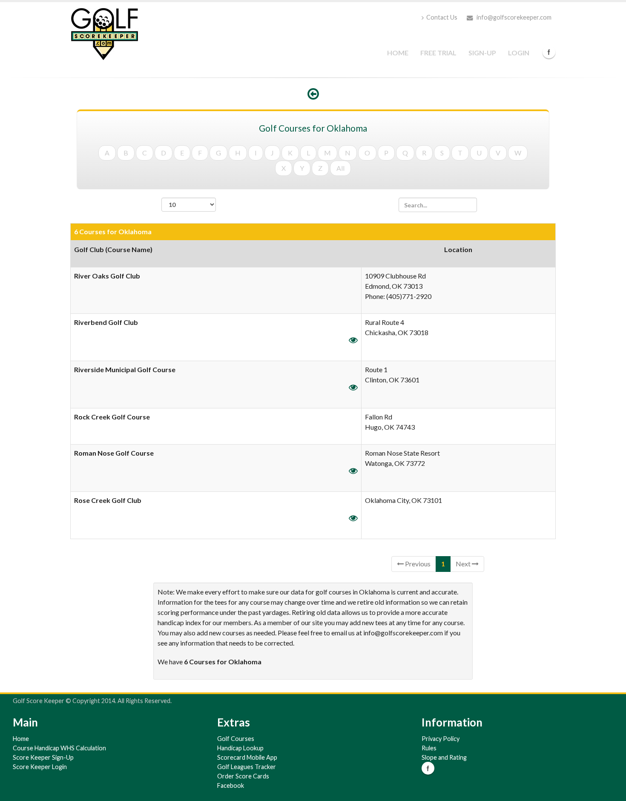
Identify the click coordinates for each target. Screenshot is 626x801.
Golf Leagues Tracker (246, 766)
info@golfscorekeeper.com (513, 17)
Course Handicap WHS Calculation (59, 748)
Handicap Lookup (240, 748)
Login (518, 53)
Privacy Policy (440, 738)
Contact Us (441, 17)
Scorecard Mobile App (247, 757)
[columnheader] (216, 254)
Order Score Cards (243, 776)
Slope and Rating (444, 757)
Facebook (549, 52)
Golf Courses (235, 738)
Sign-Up (482, 53)
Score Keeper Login (40, 766)
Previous (417, 564)
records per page (188, 216)
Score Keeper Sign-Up (43, 757)
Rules (429, 748)
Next (464, 564)
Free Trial (438, 53)
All (340, 168)
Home (397, 53)
